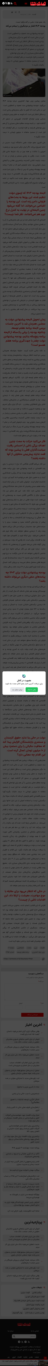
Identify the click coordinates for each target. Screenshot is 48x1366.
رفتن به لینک (32, 689)
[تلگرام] (3, 4)
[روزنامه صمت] (38, 4)
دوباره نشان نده (17, 690)
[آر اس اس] (11, 4)
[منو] (26, 4)
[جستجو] (15, 3)
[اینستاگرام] (8, 4)
